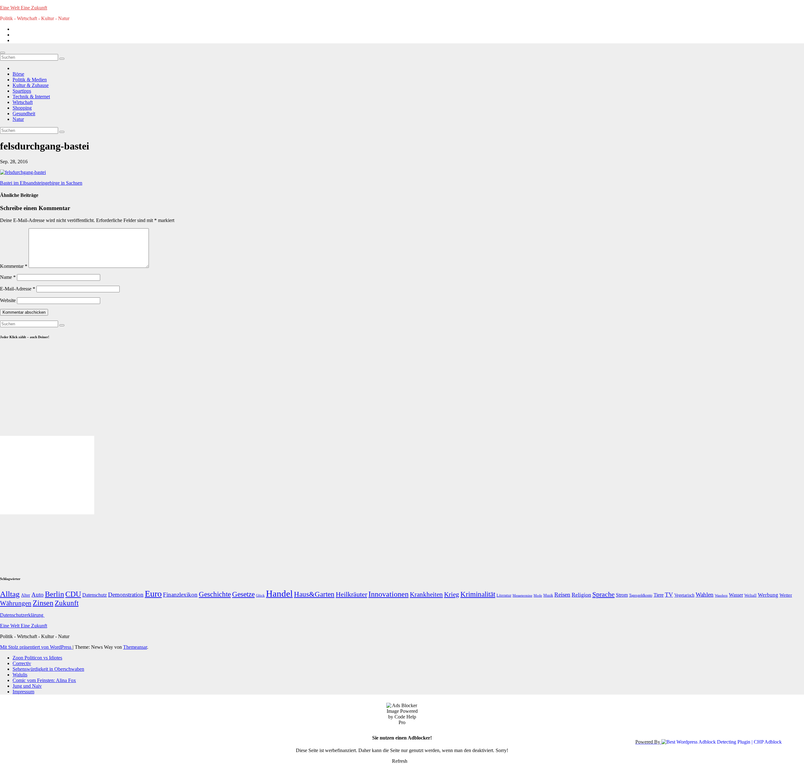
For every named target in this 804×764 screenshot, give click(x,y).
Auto (37, 594)
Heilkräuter (351, 594)
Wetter (786, 595)
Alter (25, 595)
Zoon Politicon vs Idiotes (37, 657)
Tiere (659, 595)
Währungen (15, 603)
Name (8, 277)
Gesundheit (24, 113)
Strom (622, 595)
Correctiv (22, 663)
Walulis (20, 674)
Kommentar (13, 266)
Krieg (451, 594)
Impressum (23, 691)
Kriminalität (477, 594)
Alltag (10, 594)
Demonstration (126, 594)
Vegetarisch (684, 595)
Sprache (603, 594)
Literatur (504, 595)
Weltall (750, 595)
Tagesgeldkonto (640, 595)
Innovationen (388, 594)
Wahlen (705, 594)
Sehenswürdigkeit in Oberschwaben (48, 669)
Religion (581, 595)
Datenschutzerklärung (22, 615)
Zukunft (67, 603)
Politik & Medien (30, 79)
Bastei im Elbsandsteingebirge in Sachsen (41, 183)
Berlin (54, 594)
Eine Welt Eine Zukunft (23, 7)
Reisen (562, 594)
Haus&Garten (314, 594)
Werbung (768, 595)
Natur (18, 119)
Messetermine (522, 595)
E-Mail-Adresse (17, 288)
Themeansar (135, 647)
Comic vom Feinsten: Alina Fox (44, 680)
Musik (548, 595)
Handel (279, 593)
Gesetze (243, 594)
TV (669, 594)
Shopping (22, 108)
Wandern (721, 595)
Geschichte (215, 594)
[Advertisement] (53, 391)
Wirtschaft (23, 102)
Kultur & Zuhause (31, 85)
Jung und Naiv (27, 686)
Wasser (736, 595)
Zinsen (43, 603)
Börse (18, 74)
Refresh (399, 761)
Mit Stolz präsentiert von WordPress (36, 647)
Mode (538, 595)
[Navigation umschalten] (2, 53)
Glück (260, 595)
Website (8, 300)
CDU (73, 594)
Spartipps (22, 91)
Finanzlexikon (180, 594)
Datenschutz (94, 595)
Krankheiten (426, 594)
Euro (153, 594)
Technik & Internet (31, 96)
